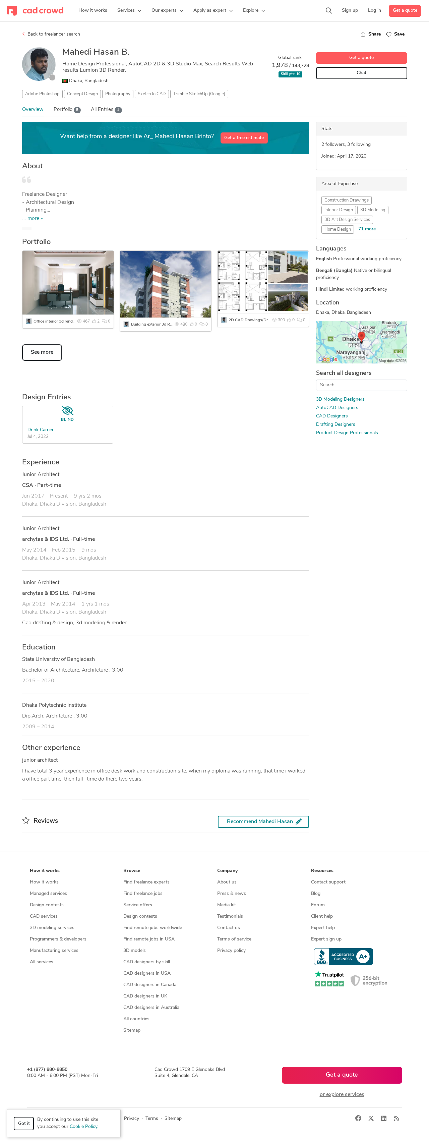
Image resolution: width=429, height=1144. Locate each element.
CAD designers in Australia (151, 1007)
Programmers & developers (58, 939)
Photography (117, 94)
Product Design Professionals (347, 433)
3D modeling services (52, 927)
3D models (134, 950)
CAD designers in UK (145, 996)
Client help (322, 916)
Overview (33, 109)
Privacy (131, 1118)
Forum (318, 905)
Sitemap (131, 1030)
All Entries (105, 109)
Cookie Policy (83, 1126)
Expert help (323, 927)
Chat (361, 72)
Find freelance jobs (143, 893)
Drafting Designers (335, 424)
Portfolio (66, 109)
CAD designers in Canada (149, 984)
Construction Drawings (346, 200)
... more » (32, 218)
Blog (315, 893)
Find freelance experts (146, 882)
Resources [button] (322, 870)
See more (42, 352)
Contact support (328, 882)
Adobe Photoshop (42, 94)
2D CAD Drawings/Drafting (253, 320)
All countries (136, 1019)
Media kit (226, 905)
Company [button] (227, 870)
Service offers (137, 905)
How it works (44, 882)
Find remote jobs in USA (149, 939)
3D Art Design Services (347, 220)
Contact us (228, 927)
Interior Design (338, 210)
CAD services (44, 916)
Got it (24, 1123)
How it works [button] (45, 870)
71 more (367, 229)
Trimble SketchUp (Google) (199, 94)
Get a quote (405, 10)
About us (227, 882)
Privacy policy (231, 950)
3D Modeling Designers (340, 399)
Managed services (48, 893)
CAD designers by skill (146, 962)
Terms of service (234, 939)
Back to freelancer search (53, 34)
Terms (151, 1118)
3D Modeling (372, 210)
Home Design (337, 229)
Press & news (231, 893)
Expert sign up (326, 939)
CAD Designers (332, 416)
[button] (129, 10)
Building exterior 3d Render (155, 325)
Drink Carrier (40, 430)
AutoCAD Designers (337, 407)
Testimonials (230, 916)
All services (41, 962)
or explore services (342, 1094)
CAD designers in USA (147, 973)
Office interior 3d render (55, 322)
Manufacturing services (54, 950)
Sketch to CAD (152, 94)
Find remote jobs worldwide (152, 927)
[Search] (329, 10)
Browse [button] (131, 870)
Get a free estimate (244, 137)
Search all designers (344, 373)
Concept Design (82, 94)
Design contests (47, 905)
